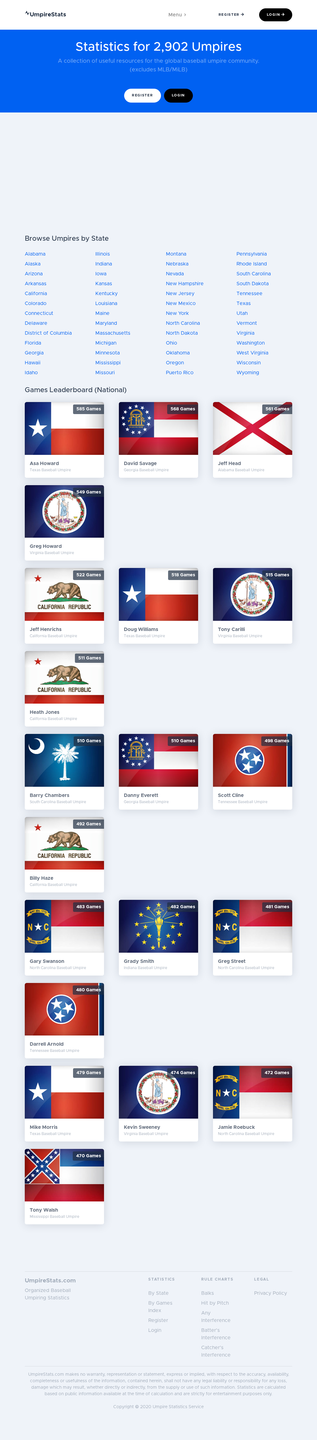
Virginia (245, 333)
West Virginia (252, 352)
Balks (207, 1293)
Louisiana (106, 303)
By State (158, 1293)
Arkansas (35, 283)
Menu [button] (175, 14)
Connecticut (39, 313)
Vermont (247, 323)
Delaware (36, 323)
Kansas (103, 283)
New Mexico (181, 303)
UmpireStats (48, 15)
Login (273, 14)
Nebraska (177, 263)
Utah (242, 313)
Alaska (33, 263)
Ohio (171, 343)
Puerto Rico (179, 372)
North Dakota (182, 333)
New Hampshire (185, 283)
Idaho (31, 372)
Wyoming (248, 372)
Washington (251, 343)
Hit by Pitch (215, 1303)
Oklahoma (178, 352)
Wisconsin (249, 362)
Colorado (35, 303)
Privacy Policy (270, 1293)
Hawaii (33, 362)
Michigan (105, 343)
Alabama (35, 254)
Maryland (106, 323)
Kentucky (106, 293)
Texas (244, 303)
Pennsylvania (252, 254)
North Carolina (183, 323)
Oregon (175, 362)
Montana (176, 254)
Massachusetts (112, 333)
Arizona (34, 273)
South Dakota (253, 283)
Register (229, 14)
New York (177, 313)
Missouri (105, 372)
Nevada (175, 273)
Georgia (34, 352)
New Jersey (180, 293)
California (36, 293)
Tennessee (250, 293)
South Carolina (254, 273)
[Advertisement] (158, 188)
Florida (33, 343)
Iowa (100, 273)
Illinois (102, 254)
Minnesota (107, 352)
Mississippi (108, 362)
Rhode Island (252, 263)
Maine (102, 313)
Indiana (103, 263)
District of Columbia (48, 333)
